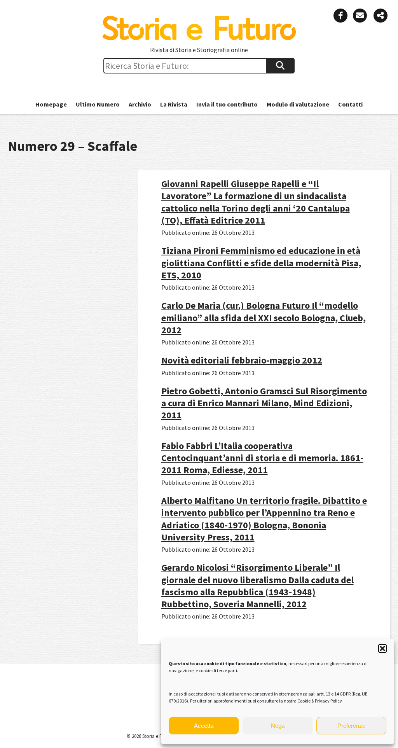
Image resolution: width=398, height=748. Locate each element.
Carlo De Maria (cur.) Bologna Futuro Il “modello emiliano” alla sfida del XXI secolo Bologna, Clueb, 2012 (263, 317)
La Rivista (173, 104)
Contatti (350, 104)
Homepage (51, 104)
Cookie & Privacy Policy (319, 701)
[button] (382, 648)
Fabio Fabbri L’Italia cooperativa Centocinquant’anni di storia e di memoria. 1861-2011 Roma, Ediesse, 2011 (262, 458)
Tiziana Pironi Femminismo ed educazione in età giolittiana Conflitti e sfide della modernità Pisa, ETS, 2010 (261, 263)
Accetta (203, 725)
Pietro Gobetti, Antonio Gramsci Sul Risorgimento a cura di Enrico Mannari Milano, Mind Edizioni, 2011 (264, 403)
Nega (278, 725)
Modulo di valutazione (298, 104)
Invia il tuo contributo (227, 104)
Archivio (140, 104)
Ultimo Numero (98, 104)
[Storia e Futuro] (199, 38)
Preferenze (351, 725)
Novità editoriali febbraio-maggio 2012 (241, 360)
